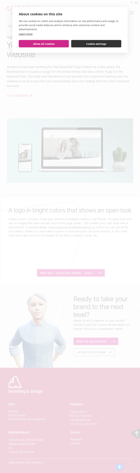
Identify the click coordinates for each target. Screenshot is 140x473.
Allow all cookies (43, 43)
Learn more (25, 34)
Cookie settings (96, 43)
